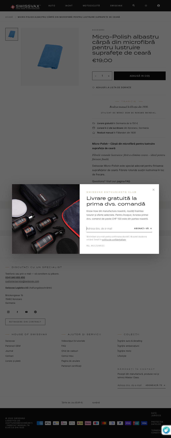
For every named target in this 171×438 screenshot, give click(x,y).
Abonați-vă (141, 228)
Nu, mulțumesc (96, 245)
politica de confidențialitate (114, 239)
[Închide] (153, 190)
